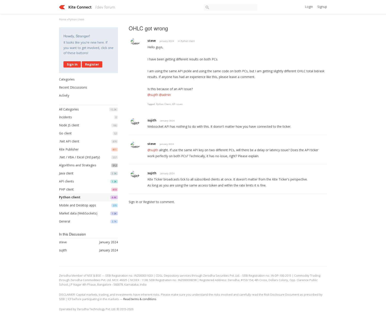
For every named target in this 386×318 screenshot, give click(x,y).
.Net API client (69, 141)
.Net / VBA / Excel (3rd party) (79, 157)
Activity (64, 95)
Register (92, 64)
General (64, 221)
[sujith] (135, 121)
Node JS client (69, 125)
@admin (165, 95)
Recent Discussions (73, 87)
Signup (322, 6)
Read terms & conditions (139, 299)
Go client (65, 133)
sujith (151, 120)
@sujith (152, 95)
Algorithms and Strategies (77, 165)
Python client (69, 197)
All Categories (69, 109)
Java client (66, 173)
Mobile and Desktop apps (77, 205)
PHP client (66, 189)
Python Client (163, 104)
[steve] (135, 41)
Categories (67, 79)
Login (309, 6)
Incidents (65, 117)
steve (151, 40)
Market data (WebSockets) (78, 213)
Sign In (72, 64)
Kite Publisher (69, 149)
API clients (66, 181)
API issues (177, 104)
